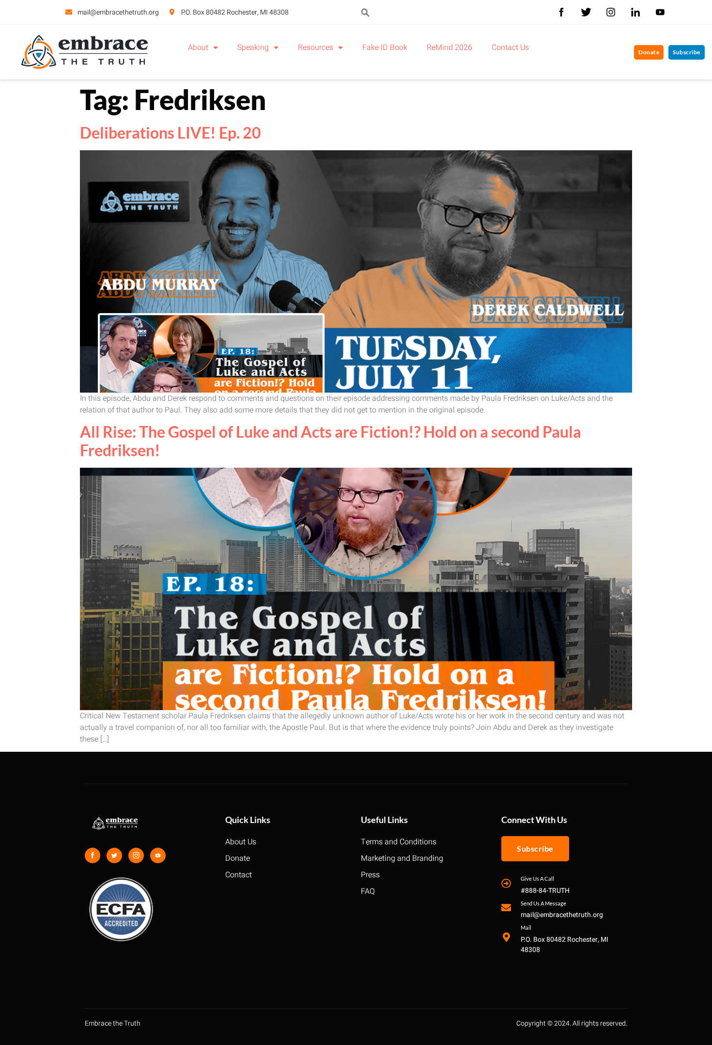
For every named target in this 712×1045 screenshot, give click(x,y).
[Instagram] (136, 855)
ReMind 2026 (449, 47)
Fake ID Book (384, 47)
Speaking (253, 47)
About (198, 47)
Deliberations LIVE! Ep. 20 (170, 132)
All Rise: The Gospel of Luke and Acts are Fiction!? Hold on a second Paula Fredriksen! (330, 440)
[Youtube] (158, 855)
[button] (365, 12)
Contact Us (510, 47)
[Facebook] (92, 855)
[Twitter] (114, 855)
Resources (315, 47)
